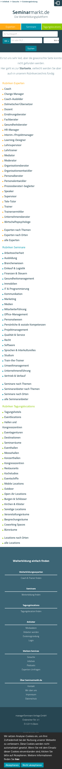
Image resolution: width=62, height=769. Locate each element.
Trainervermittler (14, 211)
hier (17, 759)
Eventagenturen (13, 432)
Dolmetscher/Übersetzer (18, 104)
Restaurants (11, 468)
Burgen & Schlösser (15, 499)
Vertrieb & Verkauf (15, 375)
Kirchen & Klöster (14, 504)
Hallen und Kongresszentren (12, 425)
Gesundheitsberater (15, 124)
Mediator (9, 155)
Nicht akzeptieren (32, 765)
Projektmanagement (16, 329)
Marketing (10, 299)
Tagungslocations (52, 26)
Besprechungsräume (16, 519)
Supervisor (10, 196)
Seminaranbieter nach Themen (22, 388)
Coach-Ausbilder (13, 99)
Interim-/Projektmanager (18, 134)
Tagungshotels (12, 411)
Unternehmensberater (17, 216)
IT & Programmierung (16, 288)
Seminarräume (12, 442)
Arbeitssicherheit (14, 252)
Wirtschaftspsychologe (17, 221)
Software (9, 345)
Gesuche (15, 2)
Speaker (9, 191)
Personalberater (13, 175)
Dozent (8, 109)
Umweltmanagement (16, 365)
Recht (7, 340)
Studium (9, 355)
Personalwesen (13, 319)
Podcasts (31, 665)
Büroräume (10, 529)
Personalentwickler (15, 180)
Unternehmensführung (17, 370)
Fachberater (11, 119)
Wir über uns (31, 690)
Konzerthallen (12, 458)
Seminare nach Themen (17, 383)
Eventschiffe (11, 478)
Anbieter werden (31, 632)
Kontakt (31, 686)
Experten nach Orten (16, 235)
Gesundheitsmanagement (19, 278)
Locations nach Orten (16, 537)
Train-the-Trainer (14, 360)
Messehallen (11, 452)
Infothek (5, 2)
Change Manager (14, 93)
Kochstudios (11, 473)
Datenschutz (31, 699)
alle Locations (12, 542)
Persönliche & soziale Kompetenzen (25, 324)
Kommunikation (13, 293)
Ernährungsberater (15, 114)
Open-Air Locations (15, 493)
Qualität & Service (14, 334)
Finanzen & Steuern (15, 273)
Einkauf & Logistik (14, 268)
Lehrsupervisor (12, 145)
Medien (8, 304)
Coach (7, 88)
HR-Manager (11, 129)
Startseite (25, 68)
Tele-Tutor (10, 201)
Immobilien (10, 283)
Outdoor (9, 488)
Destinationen (12, 437)
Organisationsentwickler (18, 170)
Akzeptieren (12, 765)
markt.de (31, 14)
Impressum (31, 694)
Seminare (31, 26)
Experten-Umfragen (31, 669)
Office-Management (16, 314)
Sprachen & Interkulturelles (20, 350)
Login (31, 640)
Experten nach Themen (17, 229)
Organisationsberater (16, 165)
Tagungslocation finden (31, 611)
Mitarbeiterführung (15, 309)
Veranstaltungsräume (16, 514)
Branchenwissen (13, 263)
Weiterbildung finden (31, 595)
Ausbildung (10, 258)
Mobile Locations (14, 483)
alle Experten (11, 240)
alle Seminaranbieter (16, 399)
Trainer (8, 206)
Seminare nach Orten (16, 394)
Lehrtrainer (10, 150)
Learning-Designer (15, 140)
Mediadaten (31, 628)
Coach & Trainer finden (31, 578)
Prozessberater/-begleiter (19, 186)
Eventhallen (11, 447)
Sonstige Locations (15, 509)
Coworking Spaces (14, 524)
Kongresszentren (14, 463)
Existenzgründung (29, 2)
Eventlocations (12, 417)
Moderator (10, 160)
